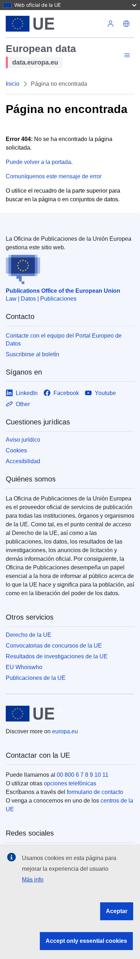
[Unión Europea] (54, 24)
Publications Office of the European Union (63, 291)
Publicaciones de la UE (36, 678)
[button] (126, 24)
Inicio (12, 84)
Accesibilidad (23, 461)
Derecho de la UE (28, 635)
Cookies (16, 450)
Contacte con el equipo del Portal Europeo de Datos (64, 340)
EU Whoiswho (24, 667)
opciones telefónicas (70, 783)
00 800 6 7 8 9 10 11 (82, 775)
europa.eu (65, 731)
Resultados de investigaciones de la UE (57, 656)
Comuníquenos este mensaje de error (54, 176)
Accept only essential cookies (86, 941)
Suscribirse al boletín (32, 354)
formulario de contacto (95, 792)
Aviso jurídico (23, 440)
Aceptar (116, 911)
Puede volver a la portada (38, 162)
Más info (32, 879)
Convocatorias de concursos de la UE (54, 646)
